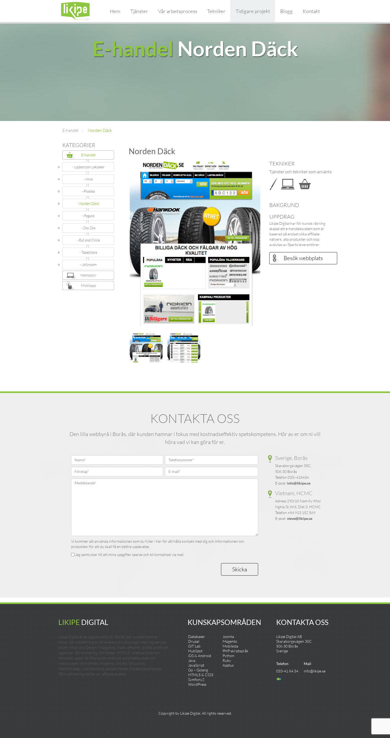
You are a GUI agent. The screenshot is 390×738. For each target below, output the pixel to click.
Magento (230, 641)
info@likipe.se (298, 483)
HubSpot (195, 651)
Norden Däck (100, 130)
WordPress (197, 684)
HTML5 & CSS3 (200, 674)
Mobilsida (230, 646)
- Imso (88, 179)
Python (228, 655)
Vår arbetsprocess (177, 11)
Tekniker (216, 11)
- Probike (88, 191)
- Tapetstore (88, 252)
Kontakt (311, 11)
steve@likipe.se (299, 518)
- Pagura (88, 215)
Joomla (228, 636)
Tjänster (139, 11)
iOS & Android (199, 655)
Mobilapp (88, 285)
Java (191, 660)
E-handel (70, 130)
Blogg (286, 11)
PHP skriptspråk (235, 651)
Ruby (227, 660)
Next (268, 245)
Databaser (196, 636)
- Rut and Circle (88, 240)
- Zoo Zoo (88, 228)
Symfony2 (196, 679)
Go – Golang (198, 670)
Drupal (193, 641)
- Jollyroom (88, 264)
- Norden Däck (88, 203)
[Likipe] (75, 10)
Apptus (228, 665)
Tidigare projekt (253, 11)
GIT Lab (194, 646)
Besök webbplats (303, 257)
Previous (121, 245)
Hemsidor (88, 275)
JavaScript (196, 665)
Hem (115, 11)
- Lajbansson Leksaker (88, 167)
